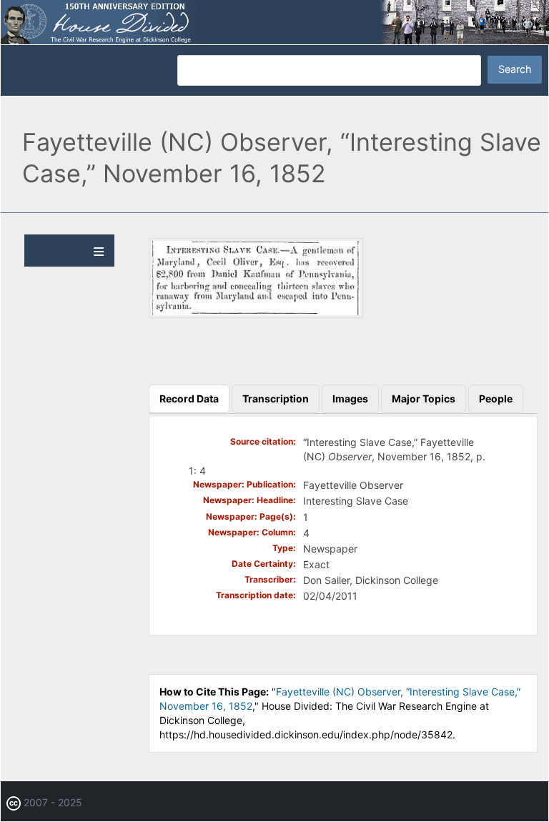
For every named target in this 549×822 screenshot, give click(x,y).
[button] (256, 314)
